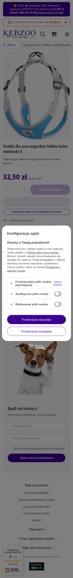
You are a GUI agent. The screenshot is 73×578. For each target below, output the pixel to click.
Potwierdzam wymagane (36, 331)
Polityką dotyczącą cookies (42, 252)
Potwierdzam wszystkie (36, 319)
